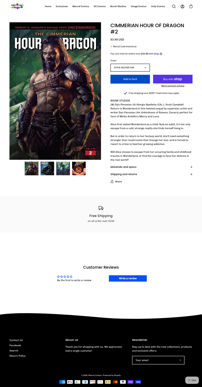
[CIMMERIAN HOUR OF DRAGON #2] (31, 168)
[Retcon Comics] (17, 6)
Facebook (15, 345)
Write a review (128, 278)
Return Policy (17, 355)
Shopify (117, 375)
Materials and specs (123, 167)
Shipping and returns (123, 174)
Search (13, 350)
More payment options (172, 86)
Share (118, 181)
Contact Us (16, 340)
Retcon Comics (95, 375)
